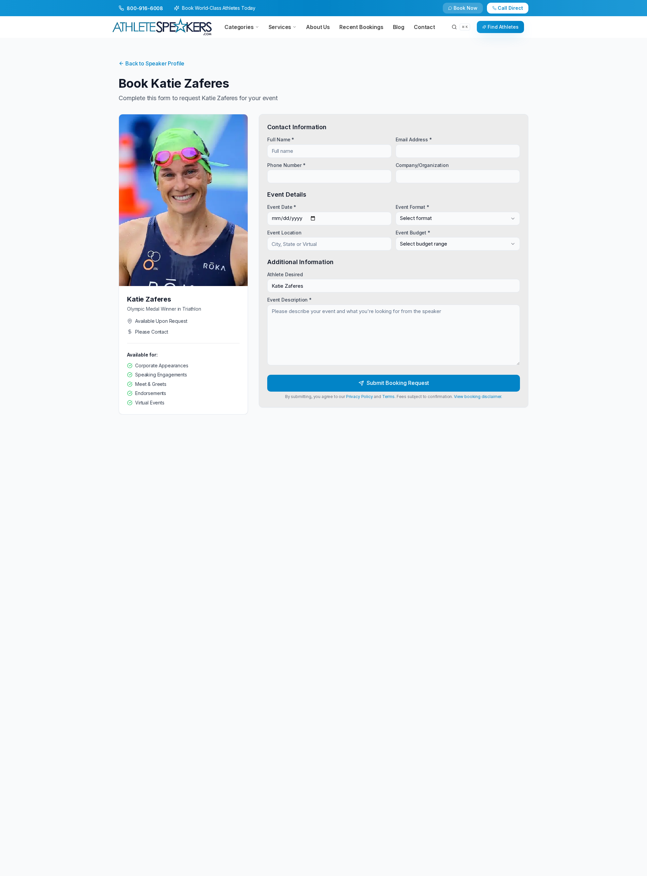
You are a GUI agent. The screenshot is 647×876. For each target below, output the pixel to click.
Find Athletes (503, 27)
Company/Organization (422, 165)
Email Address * (414, 139)
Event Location (284, 232)
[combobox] (458, 218)
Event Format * (412, 207)
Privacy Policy (359, 396)
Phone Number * (286, 165)
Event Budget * (413, 232)
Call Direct (510, 8)
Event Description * (289, 300)
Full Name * (280, 139)
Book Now (465, 8)
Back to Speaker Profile (154, 63)
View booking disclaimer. (478, 396)
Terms (388, 396)
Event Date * (281, 207)
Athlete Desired (285, 274)
